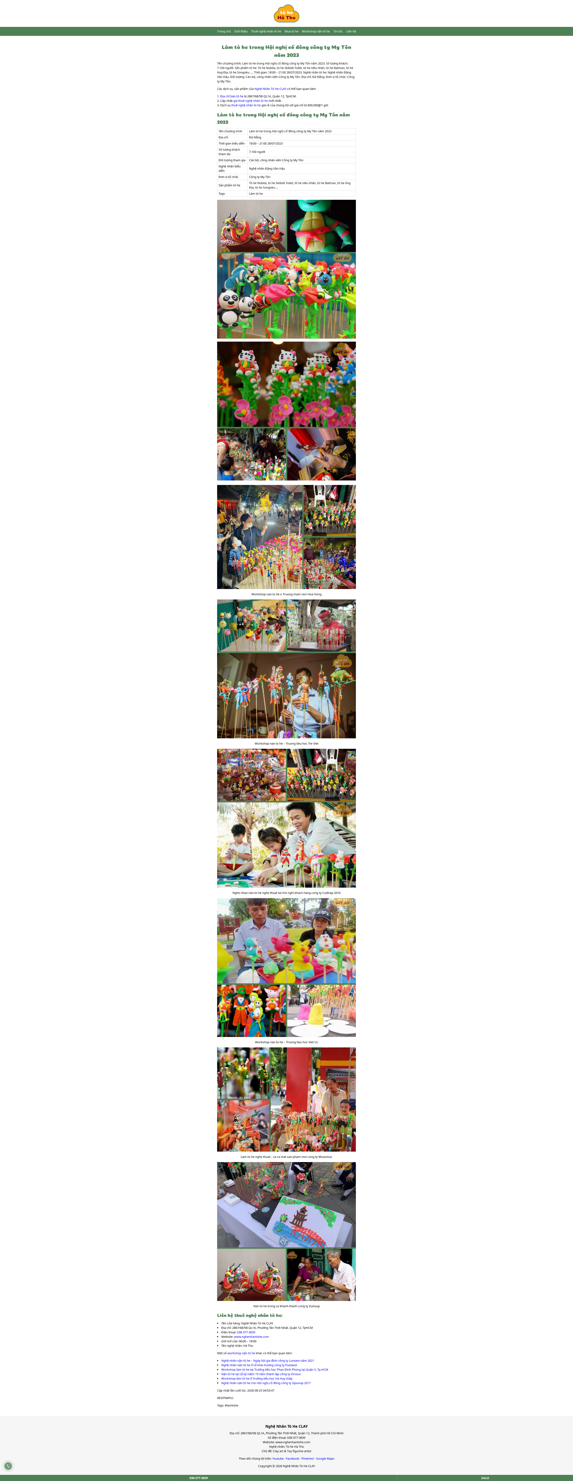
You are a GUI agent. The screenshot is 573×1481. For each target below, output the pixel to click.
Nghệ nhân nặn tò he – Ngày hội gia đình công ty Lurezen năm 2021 (267, 1361)
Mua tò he (291, 31)
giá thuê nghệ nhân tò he (250, 101)
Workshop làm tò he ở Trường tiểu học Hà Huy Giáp (256, 1378)
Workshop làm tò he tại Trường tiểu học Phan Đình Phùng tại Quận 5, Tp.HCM (274, 1370)
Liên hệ (351, 31)
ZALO (485, 1478)
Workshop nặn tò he (316, 31)
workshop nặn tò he (241, 1353)
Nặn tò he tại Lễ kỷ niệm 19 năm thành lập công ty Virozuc (261, 1374)
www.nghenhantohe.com (251, 1337)
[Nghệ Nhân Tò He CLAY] (286, 13)
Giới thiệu (241, 31)
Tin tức (338, 31)
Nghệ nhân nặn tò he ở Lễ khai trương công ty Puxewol (259, 1365)
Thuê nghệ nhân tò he (266, 31)
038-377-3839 (246, 1332)
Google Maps (325, 1459)
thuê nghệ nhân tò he (246, 105)
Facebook (292, 1459)
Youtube (278, 1459)
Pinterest (307, 1459)
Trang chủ (224, 31)
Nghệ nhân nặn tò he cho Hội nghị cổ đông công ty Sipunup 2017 (266, 1383)
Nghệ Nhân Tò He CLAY (270, 89)
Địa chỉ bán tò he (231, 96)
